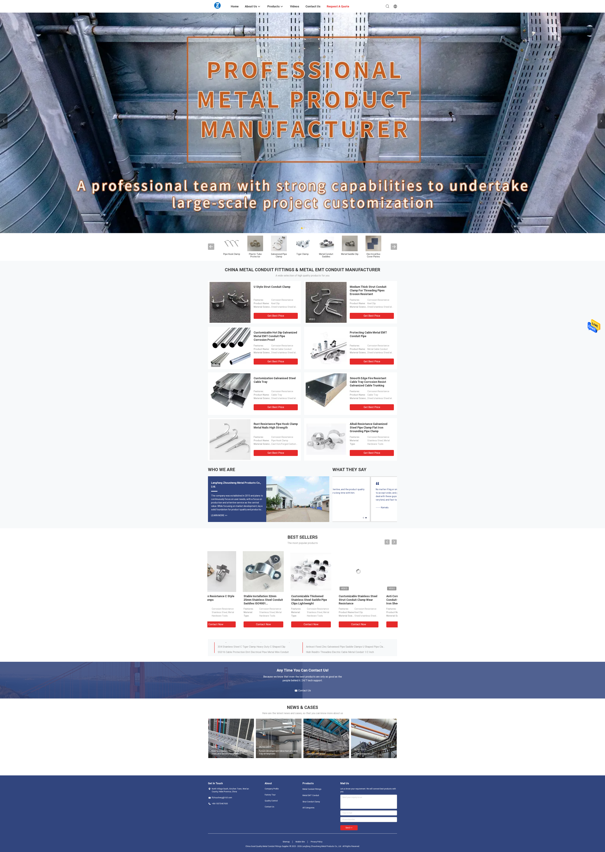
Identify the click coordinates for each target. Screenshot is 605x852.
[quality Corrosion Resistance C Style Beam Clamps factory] (278, 571)
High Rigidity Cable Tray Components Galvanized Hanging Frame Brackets (257, 650)
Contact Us (269, 807)
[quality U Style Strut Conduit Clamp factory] (230, 302)
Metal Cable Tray (302, 254)
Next (601, 121)
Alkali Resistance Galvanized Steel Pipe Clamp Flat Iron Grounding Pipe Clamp (368, 427)
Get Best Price (276, 315)
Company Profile (272, 789)
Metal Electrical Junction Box (350, 255)
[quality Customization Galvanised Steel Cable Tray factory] (230, 393)
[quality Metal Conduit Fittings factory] (231, 243)
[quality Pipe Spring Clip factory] (373, 243)
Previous (4, 121)
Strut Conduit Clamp (279, 255)
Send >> (349, 828)
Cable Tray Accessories (326, 255)
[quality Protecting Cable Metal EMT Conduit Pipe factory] (326, 348)
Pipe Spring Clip (373, 254)
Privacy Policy (316, 842)
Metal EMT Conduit (255, 255)
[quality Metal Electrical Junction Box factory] (350, 243)
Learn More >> (219, 515)
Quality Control (271, 801)
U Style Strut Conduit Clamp (272, 286)
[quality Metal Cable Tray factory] (302, 243)
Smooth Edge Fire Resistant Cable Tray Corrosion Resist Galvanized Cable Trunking (368, 382)
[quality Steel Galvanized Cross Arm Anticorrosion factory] (231, 571)
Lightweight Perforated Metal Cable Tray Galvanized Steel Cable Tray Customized (257, 644)
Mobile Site (300, 842)
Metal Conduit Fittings (232, 255)
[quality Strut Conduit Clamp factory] (279, 243)
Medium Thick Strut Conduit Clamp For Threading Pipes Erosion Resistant (368, 290)
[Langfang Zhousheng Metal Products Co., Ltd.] (217, 5)
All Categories (308, 808)
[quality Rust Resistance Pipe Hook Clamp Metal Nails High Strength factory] (230, 439)
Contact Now (231, 624)
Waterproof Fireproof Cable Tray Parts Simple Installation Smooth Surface (345, 650)
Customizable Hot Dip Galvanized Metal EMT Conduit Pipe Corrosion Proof (275, 336)
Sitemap (286, 842)
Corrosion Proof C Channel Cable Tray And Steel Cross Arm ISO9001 (343, 644)
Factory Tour (270, 795)
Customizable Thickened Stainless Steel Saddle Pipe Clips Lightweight (372, 599)
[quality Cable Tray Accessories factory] (326, 243)
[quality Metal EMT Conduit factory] (255, 243)
